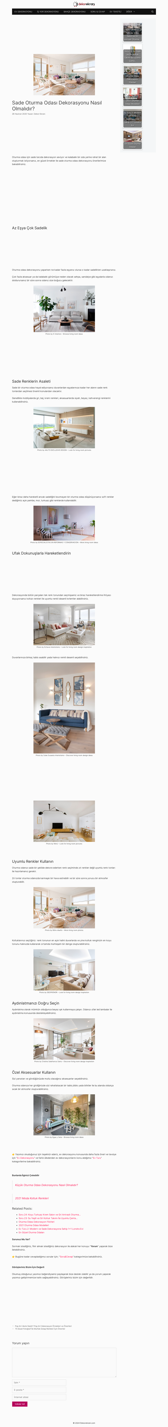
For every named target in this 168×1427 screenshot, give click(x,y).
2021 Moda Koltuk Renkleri (32, 1198)
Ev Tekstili (115, 11)
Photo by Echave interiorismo (48, 647)
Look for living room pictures (80, 450)
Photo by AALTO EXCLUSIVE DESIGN (52, 450)
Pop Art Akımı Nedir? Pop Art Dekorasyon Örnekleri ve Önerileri (43, 1326)
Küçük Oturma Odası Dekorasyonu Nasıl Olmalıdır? (46, 1185)
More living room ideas (89, 542)
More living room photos (73, 930)
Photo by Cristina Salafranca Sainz (48, 1061)
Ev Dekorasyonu (23, 11)
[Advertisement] (64, 35)
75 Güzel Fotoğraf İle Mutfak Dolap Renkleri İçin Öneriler (40, 1329)
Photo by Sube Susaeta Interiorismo (50, 755)
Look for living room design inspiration (77, 647)
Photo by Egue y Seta (53, 1137)
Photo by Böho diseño (53, 930)
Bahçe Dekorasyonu (75, 11)
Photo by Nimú (52, 844)
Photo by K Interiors (53, 334)
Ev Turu (97, 1158)
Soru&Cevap (66, 1256)
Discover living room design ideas (79, 755)
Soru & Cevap (98, 11)
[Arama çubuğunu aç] (152, 12)
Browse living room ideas (73, 334)
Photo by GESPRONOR (48, 992)
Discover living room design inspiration (79, 1061)
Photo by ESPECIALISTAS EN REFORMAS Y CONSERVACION (54, 542)
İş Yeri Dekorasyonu (48, 11)
